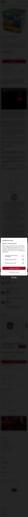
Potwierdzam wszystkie (14, 268)
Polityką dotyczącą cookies (11, 246)
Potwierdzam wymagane (14, 272)
